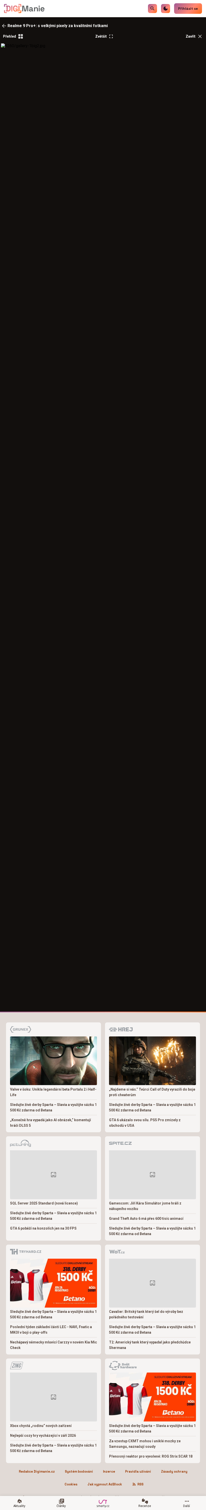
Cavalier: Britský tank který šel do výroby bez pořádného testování (146, 1314)
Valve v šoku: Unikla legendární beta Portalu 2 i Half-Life (53, 1092)
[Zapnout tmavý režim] (165, 8)
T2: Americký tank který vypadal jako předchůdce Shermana (150, 1345)
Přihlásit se (188, 8)
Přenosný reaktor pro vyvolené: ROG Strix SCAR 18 (150, 1456)
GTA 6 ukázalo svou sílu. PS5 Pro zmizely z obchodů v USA (145, 1122)
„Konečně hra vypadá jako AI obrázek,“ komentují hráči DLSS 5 (50, 1122)
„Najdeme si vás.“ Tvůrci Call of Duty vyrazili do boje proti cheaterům (152, 1092)
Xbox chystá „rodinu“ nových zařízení (41, 1426)
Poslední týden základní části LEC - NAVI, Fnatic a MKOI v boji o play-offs (51, 1329)
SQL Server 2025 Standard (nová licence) (44, 1203)
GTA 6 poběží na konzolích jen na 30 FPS (43, 1228)
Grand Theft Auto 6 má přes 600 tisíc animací (146, 1219)
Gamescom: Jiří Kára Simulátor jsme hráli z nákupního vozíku (145, 1206)
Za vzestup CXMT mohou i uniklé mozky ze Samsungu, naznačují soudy (145, 1444)
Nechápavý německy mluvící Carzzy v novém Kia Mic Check (53, 1345)
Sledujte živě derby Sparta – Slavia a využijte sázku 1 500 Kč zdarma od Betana (53, 1107)
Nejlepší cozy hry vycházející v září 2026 (43, 1435)
